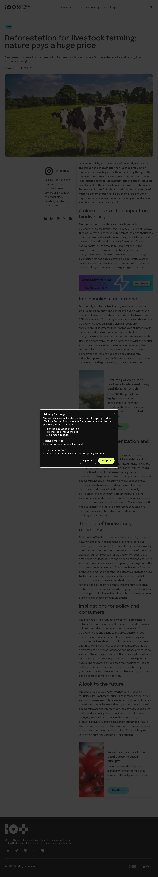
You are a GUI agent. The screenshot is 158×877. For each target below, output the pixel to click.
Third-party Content (54, 450)
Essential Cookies (53, 441)
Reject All (88, 461)
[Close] (114, 413)
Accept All (106, 461)
